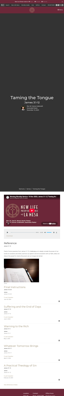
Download (9, 236)
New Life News (15, 5)
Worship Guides (25, 5)
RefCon (38, 5)
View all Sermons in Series (10, 384)
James (29, 189)
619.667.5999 (51, 5)
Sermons (22, 189)
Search (7, 5)
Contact (44, 5)
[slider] (22, 232)
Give (33, 5)
